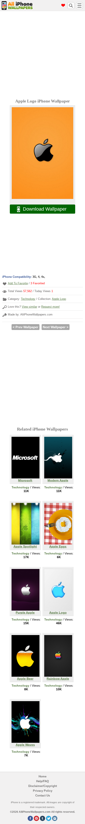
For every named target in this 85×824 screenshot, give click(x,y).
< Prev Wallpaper (25, 327)
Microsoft (25, 480)
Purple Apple (25, 612)
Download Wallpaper (44, 209)
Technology (28, 299)
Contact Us (42, 795)
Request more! (50, 306)
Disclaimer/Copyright (42, 786)
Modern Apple (58, 480)
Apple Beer (25, 678)
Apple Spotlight (25, 546)
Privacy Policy (42, 790)
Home (42, 776)
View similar (29, 306)
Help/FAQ (42, 781)
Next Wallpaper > (55, 327)
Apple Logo (59, 299)
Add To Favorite (18, 283)
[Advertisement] (42, 55)
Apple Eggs (57, 546)
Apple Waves (25, 744)
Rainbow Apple (58, 678)
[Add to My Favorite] (4, 284)
